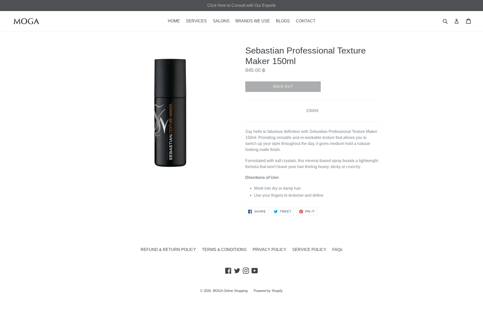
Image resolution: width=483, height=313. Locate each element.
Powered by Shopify (268, 291)
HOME (174, 21)
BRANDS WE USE (252, 21)
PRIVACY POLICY (269, 249)
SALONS (221, 21)
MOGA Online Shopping (230, 291)
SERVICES (196, 21)
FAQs (337, 249)
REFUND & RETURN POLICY (168, 249)
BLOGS (283, 21)
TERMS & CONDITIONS (224, 249)
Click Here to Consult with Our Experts (241, 5)
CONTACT (305, 21)
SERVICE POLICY (309, 249)
